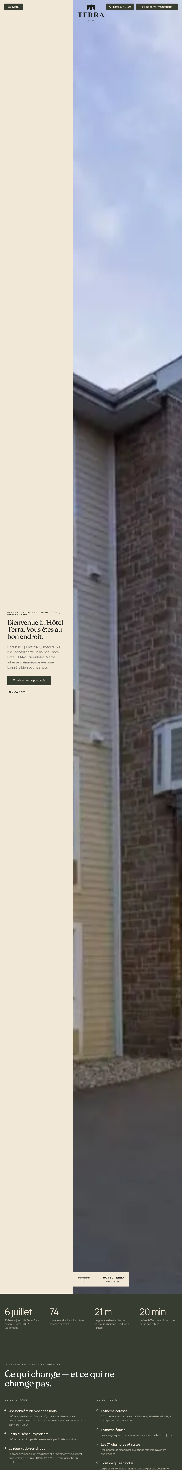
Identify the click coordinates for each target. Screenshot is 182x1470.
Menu (15, 7)
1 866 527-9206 (122, 7)
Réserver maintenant (159, 7)
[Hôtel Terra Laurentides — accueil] (91, 12)
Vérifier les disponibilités (31, 680)
